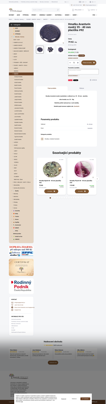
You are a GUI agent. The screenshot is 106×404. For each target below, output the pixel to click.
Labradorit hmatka (18, 108)
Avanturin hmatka (18, 79)
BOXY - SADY (17, 39)
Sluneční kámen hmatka (20, 133)
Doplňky (17, 222)
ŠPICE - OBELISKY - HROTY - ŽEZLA (22, 182)
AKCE (16, 28)
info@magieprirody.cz (19, 302)
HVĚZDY (16, 142)
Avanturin (76, 106)
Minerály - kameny (19, 36)
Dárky (16, 213)
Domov (17, 219)
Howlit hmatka (17, 93)
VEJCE (15, 165)
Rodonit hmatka (18, 128)
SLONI (15, 156)
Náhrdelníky (16, 199)
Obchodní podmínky (13, 1)
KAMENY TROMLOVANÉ (19, 48)
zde (22, 401)
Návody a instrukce (44, 1)
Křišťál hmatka (17, 105)
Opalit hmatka (17, 125)
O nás (12, 328)
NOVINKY (17, 31)
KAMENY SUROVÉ (18, 45)
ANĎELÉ (16, 68)
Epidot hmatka (17, 85)
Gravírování (18, 225)
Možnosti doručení (73, 58)
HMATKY (16, 73)
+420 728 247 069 (18, 305)
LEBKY (15, 151)
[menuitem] (12, 15)
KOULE (15, 153)
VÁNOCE (17, 239)
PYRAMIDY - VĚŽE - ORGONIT (21, 62)
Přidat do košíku (87, 62)
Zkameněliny (17, 185)
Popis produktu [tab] (52, 88)
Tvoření (17, 216)
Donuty (15, 208)
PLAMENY (16, 176)
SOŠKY (15, 173)
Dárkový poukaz (17, 233)
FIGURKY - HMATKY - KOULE (20, 65)
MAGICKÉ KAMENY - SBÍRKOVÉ (21, 51)
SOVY (15, 170)
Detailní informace (73, 75)
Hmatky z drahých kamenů (52, 139)
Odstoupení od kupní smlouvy (18, 332)
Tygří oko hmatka (18, 136)
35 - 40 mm (89, 124)
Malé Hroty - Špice (18, 179)
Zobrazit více (53, 362)
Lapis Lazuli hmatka (19, 113)
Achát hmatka (17, 82)
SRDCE (15, 159)
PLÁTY (15, 59)
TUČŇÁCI (16, 162)
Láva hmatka (17, 116)
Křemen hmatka (18, 102)
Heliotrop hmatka (18, 91)
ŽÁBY (15, 168)
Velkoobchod (54, 1)
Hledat (58, 9)
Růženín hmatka (18, 131)
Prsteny (15, 205)
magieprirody (17, 310)
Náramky (16, 193)
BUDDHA (16, 71)
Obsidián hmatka (18, 122)
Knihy (16, 230)
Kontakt (13, 330)
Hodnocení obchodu (53, 341)
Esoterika (17, 210)
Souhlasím (86, 398)
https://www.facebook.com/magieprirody (24, 307)
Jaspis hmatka (17, 99)
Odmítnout (74, 398)
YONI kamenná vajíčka (19, 148)
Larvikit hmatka (18, 111)
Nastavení (63, 398)
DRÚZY (15, 54)
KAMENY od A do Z (18, 42)
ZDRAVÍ (17, 228)
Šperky (17, 190)
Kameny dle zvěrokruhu (19, 188)
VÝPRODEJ (18, 34)
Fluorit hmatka (17, 88)
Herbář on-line (18, 236)
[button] (50, 197)
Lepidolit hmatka (18, 119)
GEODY (15, 56)
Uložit (71, 80)
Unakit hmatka (17, 139)
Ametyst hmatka (18, 76)
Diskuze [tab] (82, 88)
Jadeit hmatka (17, 96)
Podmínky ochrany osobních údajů (29, 1)
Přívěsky (16, 202)
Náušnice (16, 196)
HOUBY (16, 145)
